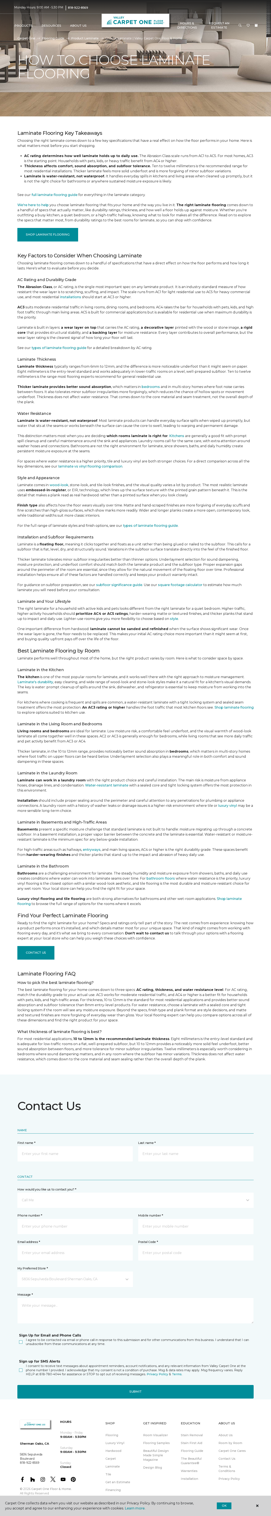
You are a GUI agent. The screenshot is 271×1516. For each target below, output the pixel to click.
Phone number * (29, 1215)
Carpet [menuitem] (110, 1459)
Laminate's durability (35, 682)
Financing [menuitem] (113, 1490)
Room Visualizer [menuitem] (155, 1435)
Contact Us (36, 953)
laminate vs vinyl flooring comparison (90, 466)
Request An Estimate (219, 25)
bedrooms (151, 387)
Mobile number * (150, 1215)
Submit (135, 1391)
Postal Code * (148, 1241)
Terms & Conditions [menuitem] (226, 1469)
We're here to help (33, 205)
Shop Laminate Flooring (48, 234)
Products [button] (23, 26)
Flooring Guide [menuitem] (192, 1451)
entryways (92, 850)
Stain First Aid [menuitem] (191, 1443)
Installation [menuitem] (189, 1479)
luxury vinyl (227, 806)
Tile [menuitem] (108, 1474)
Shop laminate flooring (234, 707)
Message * (25, 1294)
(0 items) (256, 25)
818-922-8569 (78, 8)
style (174, 619)
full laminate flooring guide (54, 195)
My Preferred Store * (32, 1268)
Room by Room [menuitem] (230, 1443)
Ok (224, 1506)
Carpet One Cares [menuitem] (232, 1451)
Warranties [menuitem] (189, 1471)
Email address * (28, 1241)
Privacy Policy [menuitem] (229, 1479)
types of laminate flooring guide (59, 348)
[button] (240, 25)
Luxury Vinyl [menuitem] (114, 1443)
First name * (26, 1142)
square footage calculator (180, 585)
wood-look (59, 485)
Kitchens (176, 436)
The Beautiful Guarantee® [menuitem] (191, 1461)
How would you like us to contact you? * (46, 1189)
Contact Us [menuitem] (226, 1459)
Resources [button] (51, 26)
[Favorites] (248, 25)
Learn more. (135, 1508)
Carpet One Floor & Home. (51, 1489)
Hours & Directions (187, 25)
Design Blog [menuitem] (152, 1467)
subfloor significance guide (119, 585)
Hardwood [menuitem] (113, 1451)
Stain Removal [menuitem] (192, 1435)
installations (70, 297)
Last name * (147, 1142)
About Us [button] (78, 26)
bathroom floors (161, 878)
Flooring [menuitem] (111, 1435)
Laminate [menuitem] (112, 1466)
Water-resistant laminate (106, 785)
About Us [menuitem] (225, 1435)
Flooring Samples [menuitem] (156, 1443)
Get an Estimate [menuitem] (117, 1482)
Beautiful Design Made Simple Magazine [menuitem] (156, 1455)
